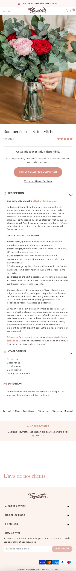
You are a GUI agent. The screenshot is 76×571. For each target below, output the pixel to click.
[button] (9, 11)
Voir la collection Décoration (38, 172)
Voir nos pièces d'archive (38, 181)
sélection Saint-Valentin (45, 201)
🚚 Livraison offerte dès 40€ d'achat (38, 4)
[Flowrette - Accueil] (38, 10)
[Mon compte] (66, 11)
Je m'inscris (62, 549)
